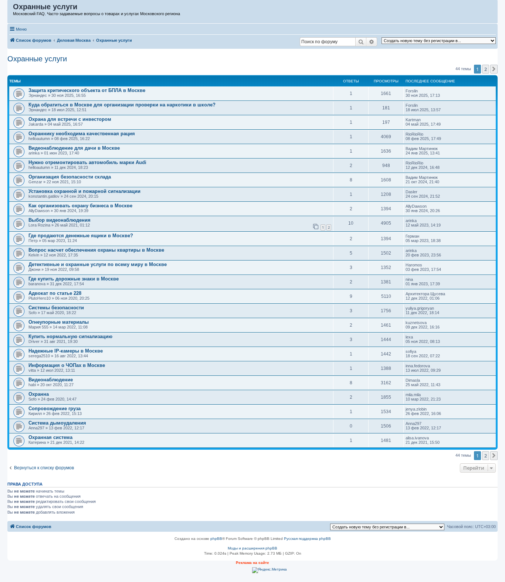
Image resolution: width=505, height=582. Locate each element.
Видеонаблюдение (50, 379)
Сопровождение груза (54, 408)
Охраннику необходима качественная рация (81, 133)
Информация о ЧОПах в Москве (66, 365)
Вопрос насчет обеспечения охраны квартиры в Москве (96, 250)
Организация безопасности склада (69, 177)
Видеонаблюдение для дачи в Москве (74, 148)
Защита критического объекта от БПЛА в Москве (86, 90)
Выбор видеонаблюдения (59, 220)
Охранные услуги (37, 59)
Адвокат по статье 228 (54, 293)
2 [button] (485, 69)
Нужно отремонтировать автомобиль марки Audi (87, 162)
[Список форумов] (10, 8)
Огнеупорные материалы (58, 322)
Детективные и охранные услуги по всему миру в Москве (97, 264)
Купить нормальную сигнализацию (70, 336)
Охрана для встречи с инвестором (69, 119)
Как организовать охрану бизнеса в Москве (80, 205)
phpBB (216, 539)
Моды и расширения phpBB (252, 548)
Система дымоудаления (57, 423)
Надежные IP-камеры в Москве (65, 351)
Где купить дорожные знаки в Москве (73, 279)
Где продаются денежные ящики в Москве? (80, 235)
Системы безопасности (56, 307)
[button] (494, 69)
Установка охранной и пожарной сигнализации (84, 191)
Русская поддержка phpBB (307, 539)
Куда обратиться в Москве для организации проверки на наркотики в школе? (122, 105)
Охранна (38, 394)
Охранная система (50, 437)
